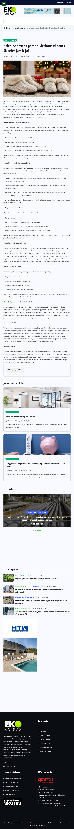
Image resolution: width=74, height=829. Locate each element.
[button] (33, 530)
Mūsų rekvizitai (45, 743)
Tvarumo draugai (46, 739)
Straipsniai (7, 28)
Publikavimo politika (12, 786)
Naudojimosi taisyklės (13, 778)
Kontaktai (43, 731)
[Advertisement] (37, 550)
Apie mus (43, 727)
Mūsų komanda (45, 735)
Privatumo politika (11, 782)
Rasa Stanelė (12, 421)
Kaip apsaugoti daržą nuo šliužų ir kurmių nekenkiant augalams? (36, 579)
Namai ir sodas (18, 28)
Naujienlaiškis (10, 795)
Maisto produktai (46, 752)
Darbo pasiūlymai (46, 748)
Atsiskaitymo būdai (12, 791)
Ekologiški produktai (15, 370)
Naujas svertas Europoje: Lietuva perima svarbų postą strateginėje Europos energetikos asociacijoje (37, 518)
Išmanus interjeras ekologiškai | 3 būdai (20, 416)
